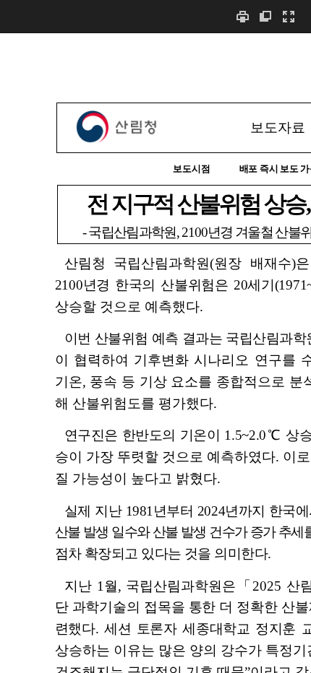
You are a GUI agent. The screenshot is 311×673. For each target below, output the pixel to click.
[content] (155, 352)
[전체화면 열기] (288, 16)
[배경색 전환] (265, 16)
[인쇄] (242, 16)
